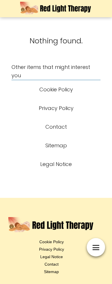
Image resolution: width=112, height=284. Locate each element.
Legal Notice (51, 256)
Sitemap (51, 271)
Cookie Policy (51, 241)
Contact (52, 264)
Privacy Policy (51, 249)
